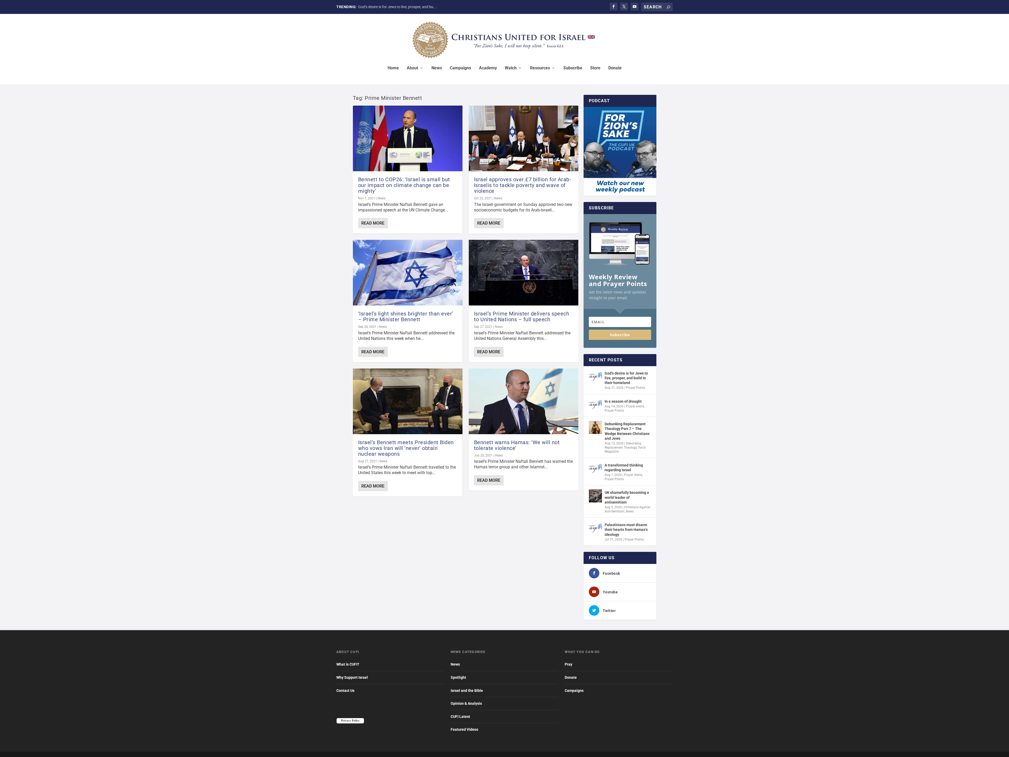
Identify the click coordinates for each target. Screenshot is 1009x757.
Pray (568, 664)
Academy (488, 68)
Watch (511, 68)
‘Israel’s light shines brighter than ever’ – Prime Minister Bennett (405, 316)
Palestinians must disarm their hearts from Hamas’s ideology (626, 529)
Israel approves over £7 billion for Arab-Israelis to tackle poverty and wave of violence (522, 185)
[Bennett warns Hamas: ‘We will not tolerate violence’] (523, 401)
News (436, 68)
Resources (540, 68)
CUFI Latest (460, 716)
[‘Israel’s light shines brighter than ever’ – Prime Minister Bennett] (407, 272)
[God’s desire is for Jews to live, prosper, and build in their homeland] (595, 376)
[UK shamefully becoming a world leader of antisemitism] (595, 495)
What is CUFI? (347, 664)
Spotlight (458, 677)
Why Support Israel (352, 677)
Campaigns (460, 68)
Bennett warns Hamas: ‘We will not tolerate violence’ (517, 445)
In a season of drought (623, 401)
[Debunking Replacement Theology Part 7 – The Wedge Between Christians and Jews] (595, 427)
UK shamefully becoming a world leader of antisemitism (627, 497)
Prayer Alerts (635, 406)
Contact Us (345, 690)
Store (595, 68)
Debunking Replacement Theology (623, 445)
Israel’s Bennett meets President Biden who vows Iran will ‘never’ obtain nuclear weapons (406, 448)
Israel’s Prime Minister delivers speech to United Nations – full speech (521, 316)
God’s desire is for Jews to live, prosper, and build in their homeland (626, 378)
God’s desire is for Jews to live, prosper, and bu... (397, 7)
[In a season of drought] (595, 404)
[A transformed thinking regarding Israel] (595, 468)
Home (393, 68)
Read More (372, 223)
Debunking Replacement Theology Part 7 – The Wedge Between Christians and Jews (627, 431)
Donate (615, 68)
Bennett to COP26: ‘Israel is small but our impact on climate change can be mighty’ (404, 185)
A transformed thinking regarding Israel (624, 467)
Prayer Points (635, 388)
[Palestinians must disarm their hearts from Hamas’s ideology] (595, 528)
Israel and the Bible (467, 690)
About (412, 68)
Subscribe (572, 68)
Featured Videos (464, 729)
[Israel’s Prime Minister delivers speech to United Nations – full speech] (523, 272)
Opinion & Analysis (466, 703)
